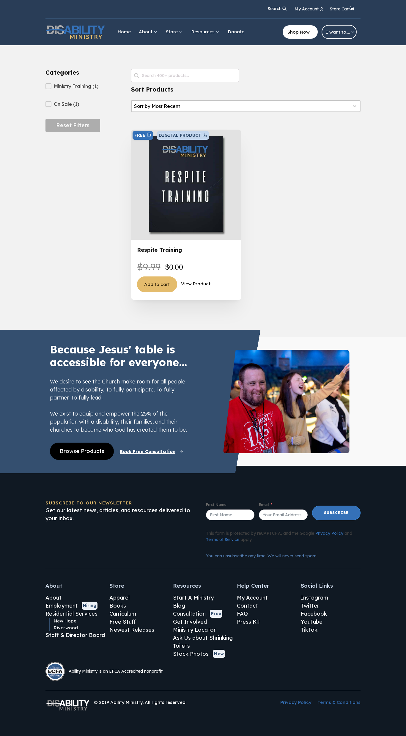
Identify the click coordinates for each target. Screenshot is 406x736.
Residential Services (71, 613)
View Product (195, 284)
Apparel (119, 597)
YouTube (311, 621)
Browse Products (82, 451)
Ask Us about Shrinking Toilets (203, 641)
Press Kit (248, 621)
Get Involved (190, 621)
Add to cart (157, 284)
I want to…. (338, 32)
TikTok (309, 629)
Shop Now (298, 32)
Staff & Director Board (75, 635)
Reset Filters (72, 125)
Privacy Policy (329, 533)
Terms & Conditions (339, 702)
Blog (179, 605)
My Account (252, 597)
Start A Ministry (193, 597)
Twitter (310, 605)
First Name (216, 504)
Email (264, 504)
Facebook (314, 613)
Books (117, 605)
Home (124, 31)
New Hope (65, 621)
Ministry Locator (194, 629)
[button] (342, 9)
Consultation (189, 613)
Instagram (314, 597)
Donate (236, 31)
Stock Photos (191, 653)
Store (172, 31)
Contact (247, 605)
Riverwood (66, 627)
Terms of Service (222, 539)
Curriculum (122, 613)
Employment (61, 605)
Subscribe (336, 512)
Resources (203, 31)
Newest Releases (131, 629)
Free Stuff (122, 621)
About (145, 31)
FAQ (242, 613)
